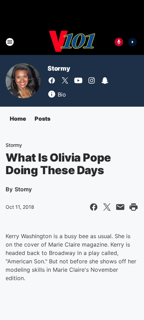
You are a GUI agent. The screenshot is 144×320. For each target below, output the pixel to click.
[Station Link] (72, 42)
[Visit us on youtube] (78, 80)
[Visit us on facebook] (52, 80)
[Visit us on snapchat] (105, 80)
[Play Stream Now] (132, 42)
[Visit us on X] (65, 80)
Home (18, 118)
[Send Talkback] (119, 42)
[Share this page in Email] (120, 207)
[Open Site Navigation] (10, 42)
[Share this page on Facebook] (94, 207)
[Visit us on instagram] (91, 80)
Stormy (59, 68)
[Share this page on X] (107, 207)
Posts (42, 118)
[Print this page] (133, 207)
